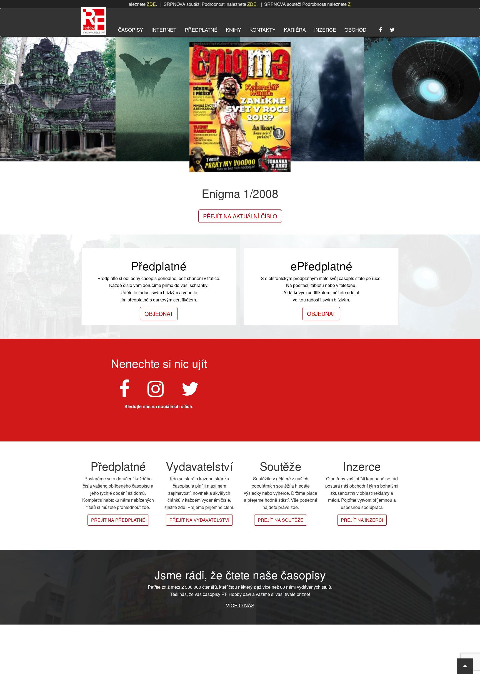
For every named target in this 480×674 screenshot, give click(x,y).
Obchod (355, 29)
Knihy (233, 29)
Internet (163, 29)
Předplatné (201, 29)
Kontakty (262, 29)
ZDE (228, 4)
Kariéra (295, 29)
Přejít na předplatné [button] (118, 520)
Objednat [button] (158, 313)
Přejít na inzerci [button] (362, 520)
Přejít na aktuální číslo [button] (240, 216)
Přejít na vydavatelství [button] (199, 520)
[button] (465, 666)
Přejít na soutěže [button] (280, 520)
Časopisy (130, 29)
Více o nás (240, 605)
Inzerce (325, 29)
